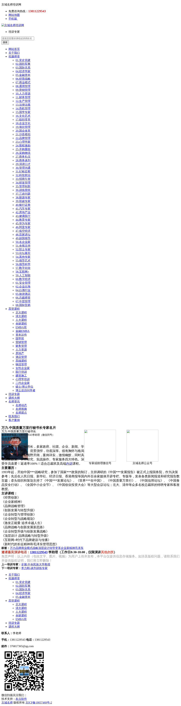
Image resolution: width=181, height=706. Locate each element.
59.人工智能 (23, 275)
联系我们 (14, 416)
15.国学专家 (23, 112)
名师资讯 (14, 401)
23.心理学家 (23, 141)
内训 (69, 463)
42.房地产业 (23, 212)
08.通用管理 (23, 86)
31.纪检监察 (23, 171)
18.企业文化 (23, 123)
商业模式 (27, 547)
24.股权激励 (23, 145)
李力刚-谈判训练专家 (34, 568)
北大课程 (21, 312)
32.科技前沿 (23, 175)
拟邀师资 (14, 56)
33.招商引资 (23, 178)
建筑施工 (21, 375)
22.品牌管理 (23, 138)
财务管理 (21, 345)
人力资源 (21, 349)
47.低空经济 (23, 230)
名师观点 (21, 412)
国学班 (20, 338)
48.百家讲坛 (23, 234)
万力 (13, 547)
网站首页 (14, 49)
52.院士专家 (23, 249)
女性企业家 (23, 368)
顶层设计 (43, 547)
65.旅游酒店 (23, 293)
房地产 (20, 353)
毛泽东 (79, 547)
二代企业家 (23, 382)
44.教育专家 (23, 219)
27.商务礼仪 (23, 156)
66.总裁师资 (23, 297)
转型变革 (55, 547)
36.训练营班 (23, 190)
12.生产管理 (23, 100)
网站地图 (14, 14)
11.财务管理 (23, 97)
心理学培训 (23, 379)
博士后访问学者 (25, 390)
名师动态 (21, 405)
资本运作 (21, 334)
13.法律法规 (23, 104)
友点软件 (21, 698)
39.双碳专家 (23, 201)
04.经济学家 (23, 71)
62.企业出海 (23, 286)
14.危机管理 (23, 108)
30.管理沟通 (23, 167)
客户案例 (14, 420)
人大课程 (21, 319)
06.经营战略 (23, 78)
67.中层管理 (23, 301)
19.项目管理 (23, 126)
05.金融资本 (23, 75)
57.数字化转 (23, 267)
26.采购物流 (23, 152)
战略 (35, 547)
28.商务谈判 (23, 160)
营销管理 (21, 342)
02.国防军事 (23, 63)
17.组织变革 (23, 119)
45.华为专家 (23, 223)
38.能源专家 (23, 197)
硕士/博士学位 (24, 386)
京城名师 (7, 702)
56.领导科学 (23, 264)
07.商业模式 (23, 82)
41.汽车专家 (23, 208)
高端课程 (21, 360)
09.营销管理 (23, 89)
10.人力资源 (23, 93)
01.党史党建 (23, 60)
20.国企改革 (23, 130)
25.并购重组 (23, 149)
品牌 (18, 547)
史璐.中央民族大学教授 (35, 564)
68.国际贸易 (23, 305)
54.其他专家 (23, 256)
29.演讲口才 (23, 164)
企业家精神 (68, 547)
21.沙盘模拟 (23, 134)
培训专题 (14, 394)
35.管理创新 (23, 186)
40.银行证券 (23, 204)
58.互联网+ (22, 271)
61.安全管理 (23, 282)
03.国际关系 (23, 67)
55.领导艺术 (23, 260)
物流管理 (21, 364)
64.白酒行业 (23, 290)
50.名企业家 (23, 241)
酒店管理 (21, 356)
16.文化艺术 (23, 115)
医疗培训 (21, 371)
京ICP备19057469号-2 (38, 702)
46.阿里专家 (23, 227)
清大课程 (21, 316)
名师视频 (21, 408)
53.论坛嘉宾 (23, 253)
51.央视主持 (23, 245)
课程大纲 (14, 397)
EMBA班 (21, 327)
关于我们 (14, 52)
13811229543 (39, 552)
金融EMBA (23, 331)
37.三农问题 (23, 193)
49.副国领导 (23, 238)
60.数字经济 (23, 279)
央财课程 (21, 323)
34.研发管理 (23, 182)
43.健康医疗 (23, 215)
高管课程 (14, 308)
